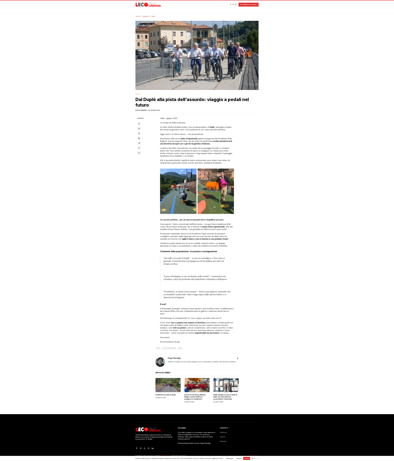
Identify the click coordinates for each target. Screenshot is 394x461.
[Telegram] (139, 143)
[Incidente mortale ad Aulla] (168, 385)
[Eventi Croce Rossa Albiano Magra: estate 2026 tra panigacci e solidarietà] (197, 385)
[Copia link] (139, 148)
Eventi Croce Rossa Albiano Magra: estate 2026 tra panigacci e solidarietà (195, 397)
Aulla (137, 94)
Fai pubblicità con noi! (248, 4)
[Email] (139, 153)
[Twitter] (139, 128)
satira (180, 348)
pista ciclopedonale (169, 348)
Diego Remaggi (141, 110)
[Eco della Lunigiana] (148, 4)
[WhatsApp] (139, 133)
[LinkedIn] (139, 138)
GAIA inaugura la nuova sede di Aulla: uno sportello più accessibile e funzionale (225, 397)
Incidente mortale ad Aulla (165, 395)
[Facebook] (139, 124)
